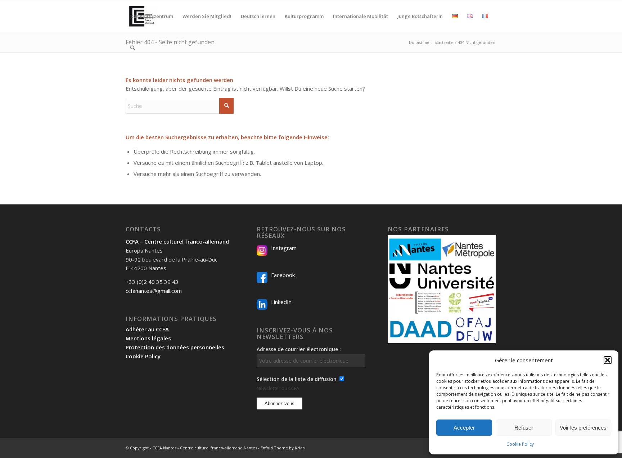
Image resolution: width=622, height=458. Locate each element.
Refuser (523, 428)
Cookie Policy (520, 444)
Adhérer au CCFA (147, 329)
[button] (607, 360)
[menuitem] (152, 16)
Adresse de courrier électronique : (299, 349)
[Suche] (133, 48)
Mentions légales (148, 338)
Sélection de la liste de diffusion (297, 379)
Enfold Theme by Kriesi (283, 447)
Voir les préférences (583, 428)
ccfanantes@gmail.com (154, 290)
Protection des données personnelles (175, 347)
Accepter (464, 428)
